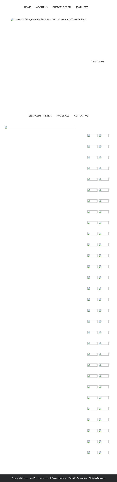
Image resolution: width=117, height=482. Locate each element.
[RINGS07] (103, 445)
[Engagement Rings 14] (103, 138)
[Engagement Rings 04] (103, 193)
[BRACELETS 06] (92, 302)
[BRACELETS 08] (92, 291)
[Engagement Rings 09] (92, 171)
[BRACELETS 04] (92, 313)
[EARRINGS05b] (103, 346)
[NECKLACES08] (92, 259)
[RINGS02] (92, 423)
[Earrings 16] (92, 412)
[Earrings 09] (103, 368)
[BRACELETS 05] (103, 302)
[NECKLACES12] (92, 270)
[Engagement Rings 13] (92, 149)
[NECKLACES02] (103, 215)
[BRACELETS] (103, 324)
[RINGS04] (92, 434)
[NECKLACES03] (92, 226)
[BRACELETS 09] (103, 281)
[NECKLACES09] (103, 259)
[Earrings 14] (92, 401)
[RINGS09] (103, 456)
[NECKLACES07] (103, 248)
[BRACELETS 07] (103, 291)
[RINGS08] (92, 456)
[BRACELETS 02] (92, 324)
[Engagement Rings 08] (103, 171)
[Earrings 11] (103, 379)
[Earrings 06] (92, 357)
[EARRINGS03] (92, 346)
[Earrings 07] (103, 357)
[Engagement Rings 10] (103, 160)
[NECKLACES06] (92, 248)
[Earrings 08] (92, 368)
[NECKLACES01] (103, 226)
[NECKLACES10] (103, 270)
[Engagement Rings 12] (103, 149)
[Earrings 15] (103, 401)
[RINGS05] (103, 434)
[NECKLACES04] (92, 237)
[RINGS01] (103, 412)
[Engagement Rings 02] (103, 204)
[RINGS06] (92, 445)
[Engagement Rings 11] (92, 160)
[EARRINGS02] (103, 335)
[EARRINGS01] (92, 335)
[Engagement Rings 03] (92, 204)
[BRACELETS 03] (103, 313)
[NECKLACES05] (103, 237)
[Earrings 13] (103, 390)
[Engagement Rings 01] (92, 215)
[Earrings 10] (92, 379)
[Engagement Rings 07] (92, 182)
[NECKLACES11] (92, 281)
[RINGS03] (103, 423)
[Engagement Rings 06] (103, 182)
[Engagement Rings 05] (92, 193)
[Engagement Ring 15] (92, 138)
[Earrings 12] (92, 390)
